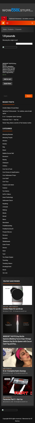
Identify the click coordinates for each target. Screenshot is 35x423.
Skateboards (6, 241)
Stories (5, 247)
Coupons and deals (8, 185)
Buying (5, 159)
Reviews (5, 235)
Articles (5, 141)
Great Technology (8, 197)
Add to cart (7, 79)
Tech (4, 254)
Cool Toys (5, 181)
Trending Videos (7, 263)
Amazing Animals (8, 134)
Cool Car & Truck (7, 169)
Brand (4, 150)
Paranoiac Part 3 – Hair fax (10, 120)
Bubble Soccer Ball (8, 153)
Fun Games (6, 191)
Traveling (5, 260)
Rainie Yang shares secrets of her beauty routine (17, 123)
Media (4, 213)
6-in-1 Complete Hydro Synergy (12, 116)
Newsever (26, 418)
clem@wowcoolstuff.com (20, 311)
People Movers (7, 232)
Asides (5, 144)
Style (4, 251)
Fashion (5, 188)
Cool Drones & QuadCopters (11, 172)
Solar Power (6, 244)
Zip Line (5, 273)
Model (4, 216)
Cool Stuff (6, 178)
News (4, 219)
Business (5, 156)
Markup (5, 210)
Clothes (5, 166)
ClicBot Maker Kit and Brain (11, 108)
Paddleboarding (7, 225)
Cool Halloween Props (9, 175)
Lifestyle (5, 207)
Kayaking (5, 203)
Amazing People (7, 137)
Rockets (5, 238)
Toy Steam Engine (8, 257)
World (4, 270)
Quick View (7, 83)
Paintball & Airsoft (8, 229)
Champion (5, 163)
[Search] (32, 23)
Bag (4, 147)
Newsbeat (6, 222)
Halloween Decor (8, 200)
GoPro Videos (7, 194)
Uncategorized (7, 266)
